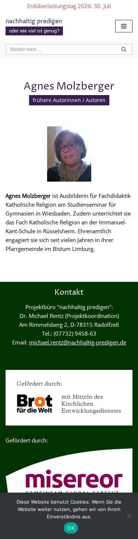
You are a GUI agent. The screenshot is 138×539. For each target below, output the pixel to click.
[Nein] (128, 515)
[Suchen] (124, 49)
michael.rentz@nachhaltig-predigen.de (77, 342)
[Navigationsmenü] (123, 26)
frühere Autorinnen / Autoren (69, 100)
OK (70, 528)
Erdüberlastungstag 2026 (59, 6)
